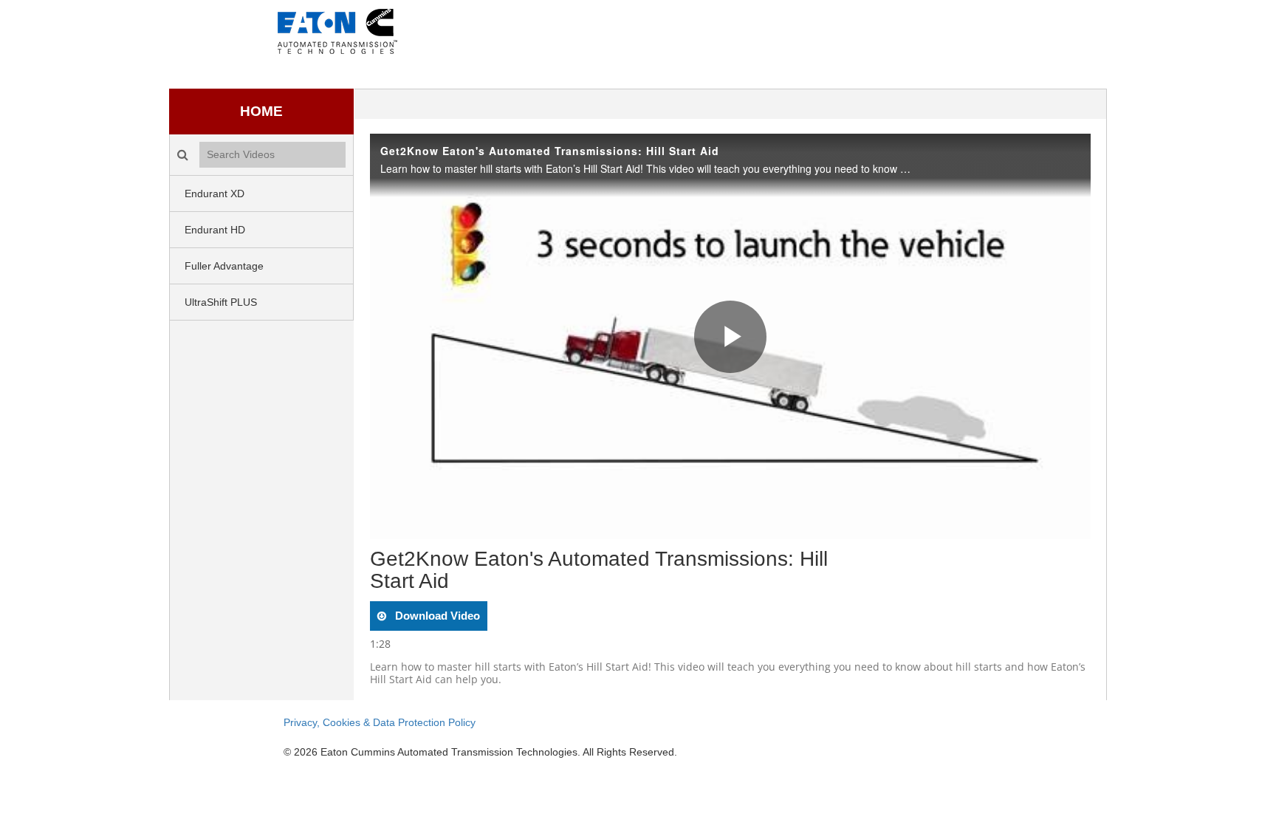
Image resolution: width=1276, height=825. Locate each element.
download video (436, 615)
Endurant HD (215, 230)
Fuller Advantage (224, 266)
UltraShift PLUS (221, 302)
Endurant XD (214, 193)
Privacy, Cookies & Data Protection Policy (380, 722)
